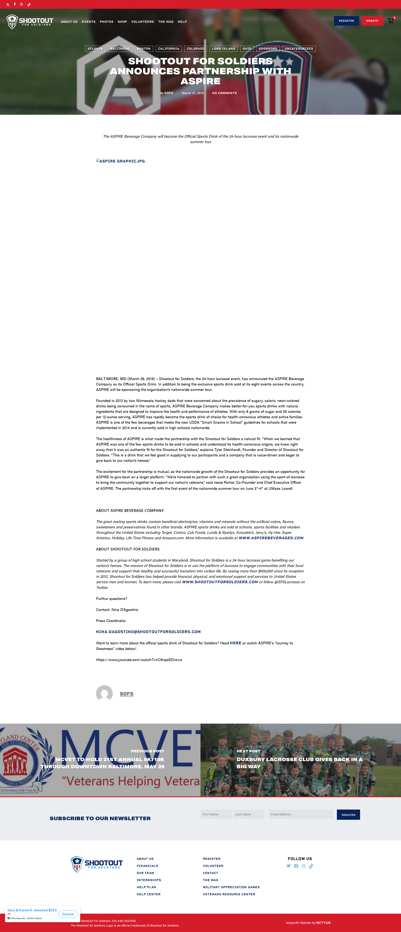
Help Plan (146, 887)
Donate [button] (372, 20)
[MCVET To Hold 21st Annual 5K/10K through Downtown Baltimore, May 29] (100, 760)
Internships (149, 880)
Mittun (323, 923)
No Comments (224, 93)
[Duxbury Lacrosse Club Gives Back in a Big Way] (300, 760)
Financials (147, 866)
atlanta (95, 48)
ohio (247, 48)
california (168, 48)
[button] (391, 21)
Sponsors (268, 48)
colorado (196, 48)
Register (212, 859)
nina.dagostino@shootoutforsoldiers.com (148, 632)
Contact (210, 873)
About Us (145, 859)
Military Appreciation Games (231, 887)
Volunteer (213, 866)
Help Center (149, 894)
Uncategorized (299, 48)
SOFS (168, 93)
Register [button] (346, 20)
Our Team (145, 873)
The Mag (210, 880)
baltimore (120, 48)
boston (144, 48)
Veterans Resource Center (229, 894)
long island (223, 48)
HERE (235, 643)
